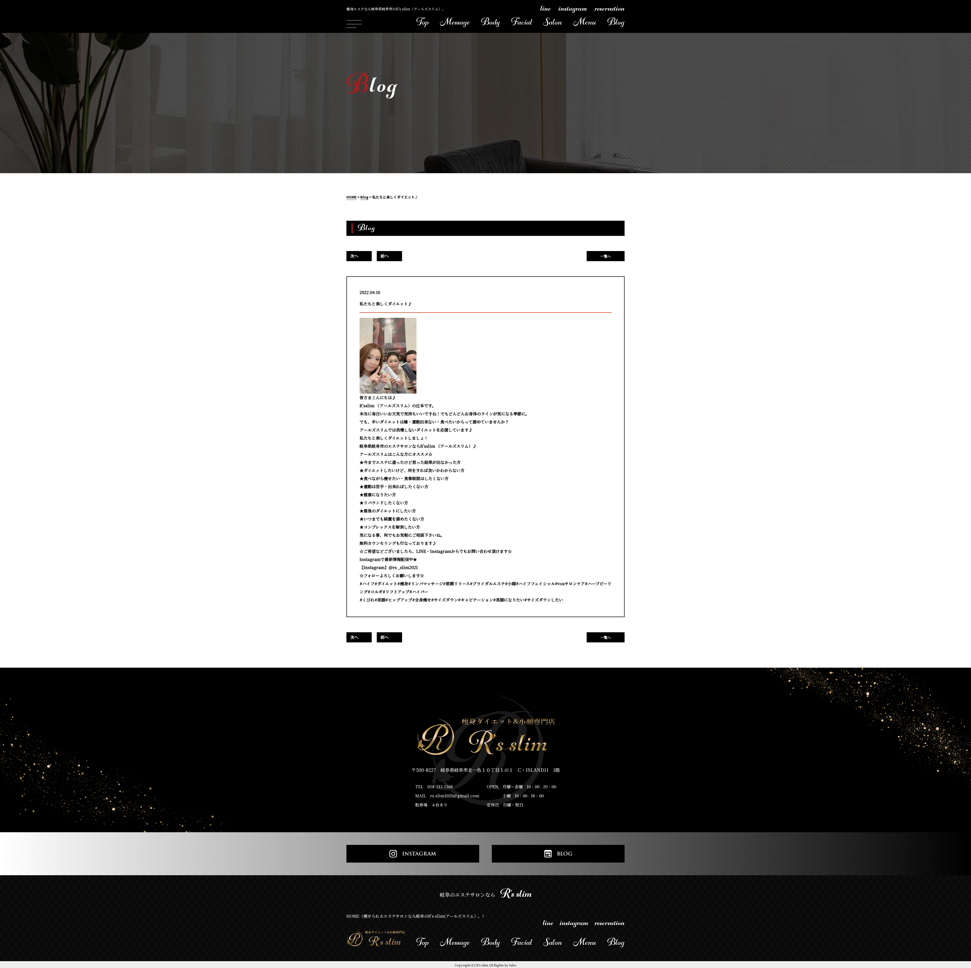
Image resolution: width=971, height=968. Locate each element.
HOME (351, 196)
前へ (385, 256)
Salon (552, 24)
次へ (354, 256)
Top (422, 24)
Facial (521, 24)
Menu (584, 24)
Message (455, 24)
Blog (616, 24)
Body (490, 24)
